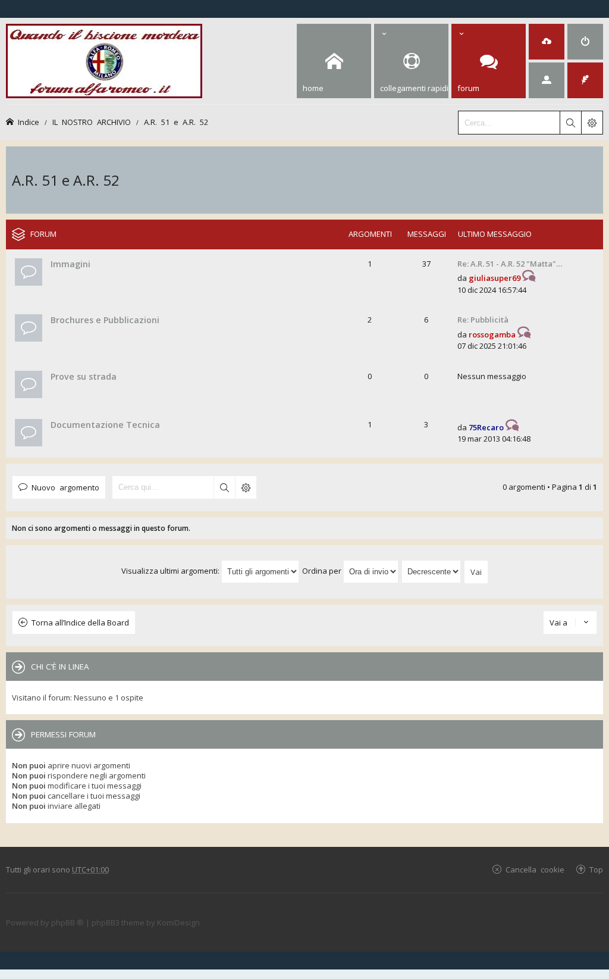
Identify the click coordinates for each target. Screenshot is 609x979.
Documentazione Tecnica (105, 424)
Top (596, 869)
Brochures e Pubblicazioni (105, 320)
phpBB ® (67, 922)
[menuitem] (546, 42)
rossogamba (492, 334)
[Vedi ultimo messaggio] (529, 278)
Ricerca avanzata (245, 487)
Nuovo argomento (65, 487)
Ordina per (322, 570)
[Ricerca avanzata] (591, 122)
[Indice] (104, 59)
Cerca (224, 487)
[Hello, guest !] (546, 80)
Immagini (70, 264)
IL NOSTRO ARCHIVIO (91, 122)
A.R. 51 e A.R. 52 (176, 122)
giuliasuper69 (494, 278)
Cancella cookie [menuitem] (535, 869)
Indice (28, 122)
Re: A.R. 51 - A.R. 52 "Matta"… (509, 263)
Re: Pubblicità (482, 319)
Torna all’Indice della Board (80, 622)
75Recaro (486, 427)
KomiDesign (178, 922)
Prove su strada (84, 376)
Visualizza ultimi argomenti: (171, 570)
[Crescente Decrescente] (431, 570)
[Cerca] (570, 122)
